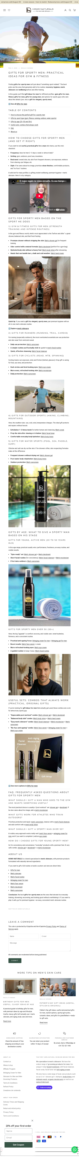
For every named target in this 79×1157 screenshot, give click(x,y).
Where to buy (8, 1065)
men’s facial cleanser (62, 822)
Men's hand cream (57, 253)
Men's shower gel (51, 241)
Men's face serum (28, 644)
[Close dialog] (32, 1120)
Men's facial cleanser (39, 351)
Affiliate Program (9, 1069)
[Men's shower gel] (39, 496)
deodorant (63, 807)
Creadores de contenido (12, 1090)
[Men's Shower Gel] (39, 287)
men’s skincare (23, 329)
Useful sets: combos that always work (24, 125)
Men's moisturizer (45, 370)
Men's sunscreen (33, 344)
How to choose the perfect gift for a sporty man (28, 115)
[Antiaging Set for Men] (39, 758)
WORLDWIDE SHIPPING (14, 1038)
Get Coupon (18, 1145)
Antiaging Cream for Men (12, 1073)
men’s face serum (45, 833)
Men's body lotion (48, 250)
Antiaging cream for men (41, 641)
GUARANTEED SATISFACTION (39, 1038)
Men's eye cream (45, 367)
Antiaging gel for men (59, 641)
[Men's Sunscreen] (39, 396)
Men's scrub (59, 430)
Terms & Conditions (10, 1083)
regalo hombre (27, 68)
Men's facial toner (48, 433)
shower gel (54, 807)
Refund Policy (8, 1087)
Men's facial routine (42, 651)
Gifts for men (22, 104)
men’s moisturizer (41, 810)
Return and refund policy (12, 1108)
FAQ (12, 128)
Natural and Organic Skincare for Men (49, 1132)
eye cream (43, 836)
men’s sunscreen (37, 822)
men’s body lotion (31, 825)
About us (14, 132)
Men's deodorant (45, 247)
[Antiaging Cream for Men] (39, 675)
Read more (7, 1021)
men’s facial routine (54, 348)
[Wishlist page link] (10, 10)
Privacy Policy (51, 926)
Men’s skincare (15, 874)
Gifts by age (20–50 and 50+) (21, 122)
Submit (14, 960)
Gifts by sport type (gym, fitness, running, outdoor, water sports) (33, 118)
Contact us (7, 1062)
